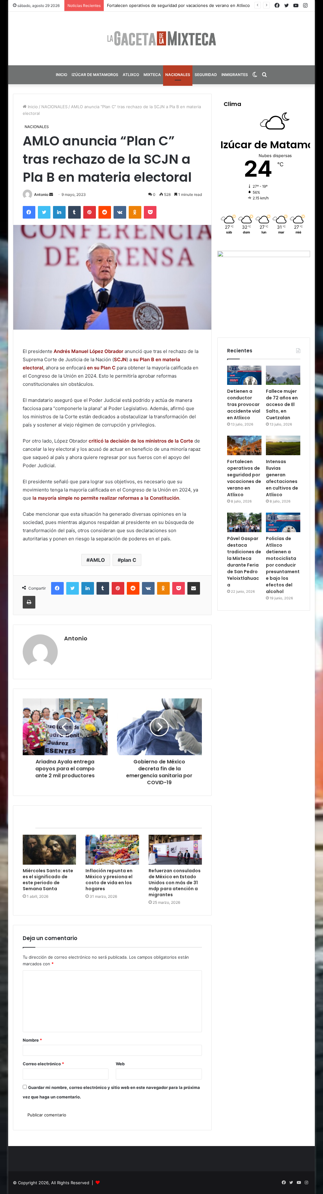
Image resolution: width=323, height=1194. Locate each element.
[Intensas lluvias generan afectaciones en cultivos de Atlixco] (283, 445)
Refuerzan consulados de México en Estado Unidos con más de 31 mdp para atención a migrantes (175, 883)
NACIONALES (177, 74)
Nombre (32, 1040)
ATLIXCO (131, 74)
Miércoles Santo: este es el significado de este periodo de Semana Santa (48, 880)
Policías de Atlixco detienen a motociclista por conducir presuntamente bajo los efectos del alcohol (283, 565)
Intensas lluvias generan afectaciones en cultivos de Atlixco (166, 5)
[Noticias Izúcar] (161, 38)
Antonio (41, 194)
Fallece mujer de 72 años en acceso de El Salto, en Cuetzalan (282, 404)
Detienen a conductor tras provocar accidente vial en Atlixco (243, 404)
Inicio (32, 106)
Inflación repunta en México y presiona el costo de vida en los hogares (108, 880)
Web (120, 1063)
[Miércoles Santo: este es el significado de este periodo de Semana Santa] (49, 850)
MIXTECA (152, 74)
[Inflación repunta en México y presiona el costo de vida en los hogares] (112, 850)
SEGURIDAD (206, 74)
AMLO (97, 560)
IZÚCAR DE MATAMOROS (95, 74)
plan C (128, 560)
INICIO (61, 74)
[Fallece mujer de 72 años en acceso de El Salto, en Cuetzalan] (283, 375)
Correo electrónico (43, 1063)
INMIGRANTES (234, 74)
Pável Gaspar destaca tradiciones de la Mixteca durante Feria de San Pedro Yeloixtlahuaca (244, 561)
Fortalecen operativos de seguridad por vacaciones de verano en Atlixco (244, 478)
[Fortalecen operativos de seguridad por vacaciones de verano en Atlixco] (244, 445)
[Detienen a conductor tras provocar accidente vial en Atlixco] (244, 375)
